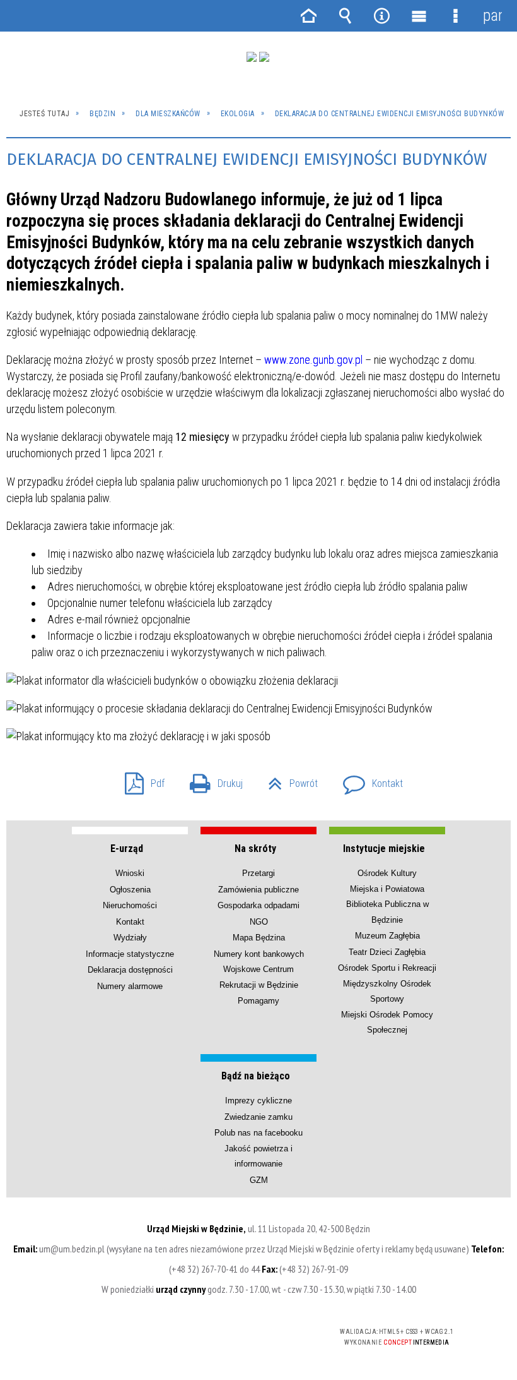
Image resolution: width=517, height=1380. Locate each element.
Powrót (288, 779)
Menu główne (418, 15)
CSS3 (238, 1332)
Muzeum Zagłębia (387, 935)
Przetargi (258, 873)
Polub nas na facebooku (258, 1132)
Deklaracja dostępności (130, 970)
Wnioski (129, 873)
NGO (259, 922)
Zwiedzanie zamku (258, 1117)
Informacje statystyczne (130, 954)
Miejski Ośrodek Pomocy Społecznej (387, 1022)
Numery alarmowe (130, 986)
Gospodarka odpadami (258, 905)
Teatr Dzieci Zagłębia (387, 952)
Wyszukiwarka (344, 15)
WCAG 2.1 (277, 1331)
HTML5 (219, 1332)
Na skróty (255, 849)
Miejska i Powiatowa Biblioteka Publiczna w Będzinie (387, 904)
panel (492, 15)
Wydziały (130, 937)
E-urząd (126, 849)
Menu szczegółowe (455, 15)
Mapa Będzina (259, 937)
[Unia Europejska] (264, 57)
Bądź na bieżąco (255, 1076)
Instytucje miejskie (384, 849)
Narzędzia (382, 15)
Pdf (140, 779)
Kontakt (368, 779)
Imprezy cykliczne (258, 1100)
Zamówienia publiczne (258, 889)
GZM (259, 1180)
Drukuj (211, 779)
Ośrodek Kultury (387, 873)
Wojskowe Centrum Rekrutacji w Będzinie (258, 976)
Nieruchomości (130, 905)
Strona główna (308, 15)
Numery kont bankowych (259, 954)
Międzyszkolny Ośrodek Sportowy (387, 991)
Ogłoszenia (130, 889)
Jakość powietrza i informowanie (258, 1156)
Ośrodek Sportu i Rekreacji (387, 968)
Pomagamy (258, 1000)
